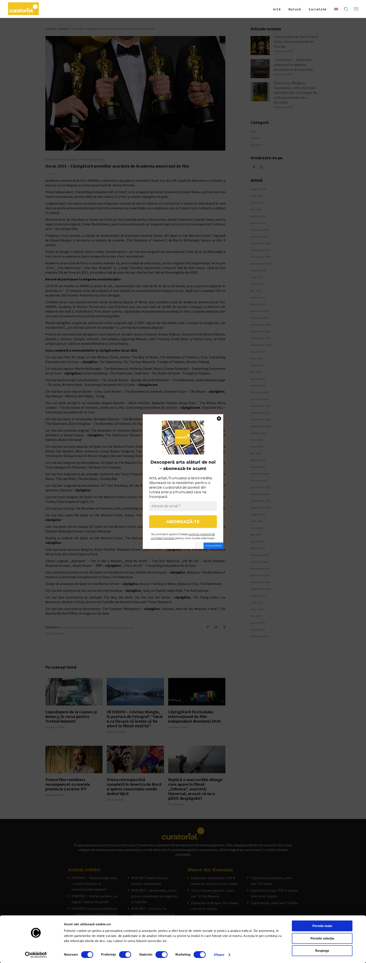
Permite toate (322, 926)
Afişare (219, 954)
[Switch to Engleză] (336, 9)
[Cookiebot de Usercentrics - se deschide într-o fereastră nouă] (35, 955)
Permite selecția (322, 938)
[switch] (125, 954)
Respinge (322, 950)
